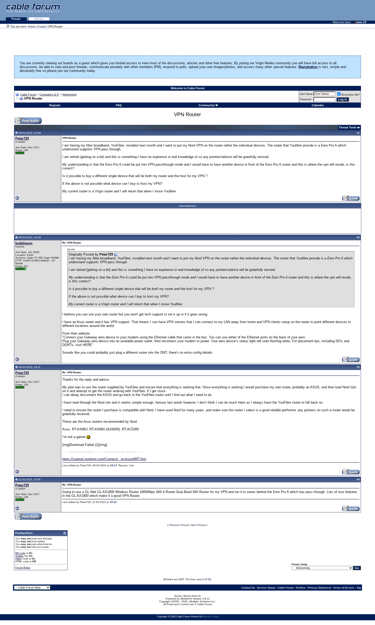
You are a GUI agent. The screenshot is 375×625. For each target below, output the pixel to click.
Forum (16, 18)
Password (305, 99)
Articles (39, 18)
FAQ (119, 105)
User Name (306, 93)
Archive (301, 587)
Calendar (318, 105)
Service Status (266, 587)
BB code (20, 553)
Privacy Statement (319, 587)
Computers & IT (49, 94)
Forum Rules (22, 567)
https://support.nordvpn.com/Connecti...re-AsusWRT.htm (104, 459)
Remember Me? (350, 94)
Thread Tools (347, 127)
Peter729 (22, 138)
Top (359, 587)
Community (207, 105)
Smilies (19, 555)
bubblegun (23, 243)
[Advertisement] (312, 10)
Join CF (361, 22)
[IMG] (18, 558)
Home (31, 26)
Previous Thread (179, 525)
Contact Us (248, 587)
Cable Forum (28, 94)
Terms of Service (343, 587)
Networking (69, 94)
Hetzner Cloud (210, 616)
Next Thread (198, 525)
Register (54, 105)
